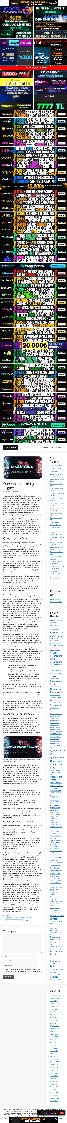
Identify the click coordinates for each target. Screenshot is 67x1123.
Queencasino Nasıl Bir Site (55, 847)
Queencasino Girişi (10, 917)
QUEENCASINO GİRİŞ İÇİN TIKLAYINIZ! (33, 68)
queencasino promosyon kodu (56, 877)
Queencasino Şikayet (55, 962)
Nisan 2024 (54, 1037)
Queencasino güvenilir (54, 800)
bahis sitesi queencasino (54, 624)
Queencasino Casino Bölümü (56, 731)
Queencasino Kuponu (54, 831)
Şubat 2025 (54, 1009)
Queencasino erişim (55, 743)
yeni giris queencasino (55, 978)
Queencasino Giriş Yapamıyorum (14, 919)
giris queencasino (56, 645)
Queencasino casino (56, 729)
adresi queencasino (56, 621)
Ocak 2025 (53, 1012)
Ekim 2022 (53, 1087)
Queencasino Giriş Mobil (55, 770)
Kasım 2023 (54, 1051)
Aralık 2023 (54, 1048)
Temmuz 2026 (55, 995)
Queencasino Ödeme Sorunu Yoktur (55, 578)
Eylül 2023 (53, 1056)
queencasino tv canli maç (56, 905)
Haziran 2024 (54, 1031)
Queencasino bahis (56, 682)
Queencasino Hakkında (55, 814)
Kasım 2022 (54, 1084)
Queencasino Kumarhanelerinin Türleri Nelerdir (17, 920)
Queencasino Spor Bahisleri (56, 893)
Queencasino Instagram (54, 819)
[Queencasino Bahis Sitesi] (10, 447)
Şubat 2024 (54, 1042)
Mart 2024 (53, 1040)
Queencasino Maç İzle (55, 837)
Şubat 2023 (54, 1076)
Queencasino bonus (56, 698)
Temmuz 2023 (55, 1062)
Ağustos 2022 (54, 1092)
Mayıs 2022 (54, 1101)
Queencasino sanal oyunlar (55, 880)
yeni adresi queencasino (55, 973)
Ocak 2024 (53, 1045)
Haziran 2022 (54, 1098)
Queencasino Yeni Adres (56, 933)
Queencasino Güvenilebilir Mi (55, 797)
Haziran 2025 (54, 1003)
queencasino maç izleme (56, 833)
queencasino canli (55, 702)
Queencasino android (54, 678)
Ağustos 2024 (54, 1026)
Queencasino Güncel (56, 778)
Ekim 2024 (53, 1020)
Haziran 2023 (54, 1065)
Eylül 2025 (53, 1001)
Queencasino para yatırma (55, 859)
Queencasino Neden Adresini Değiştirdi (56, 855)
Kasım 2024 (54, 1017)
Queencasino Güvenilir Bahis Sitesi (56, 802)
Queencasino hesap (54, 816)
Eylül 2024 (53, 1023)
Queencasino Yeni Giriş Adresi (56, 946)
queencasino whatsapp (54, 929)
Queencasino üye (53, 959)
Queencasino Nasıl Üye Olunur (56, 851)
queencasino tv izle (55, 913)
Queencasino (44, 447)
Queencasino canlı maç (55, 723)
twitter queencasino (56, 967)
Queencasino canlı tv (54, 725)
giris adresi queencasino (54, 640)
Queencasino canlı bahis (55, 706)
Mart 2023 (53, 1073)
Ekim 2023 (53, 1053)
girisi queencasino (55, 643)
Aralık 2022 (54, 1081)
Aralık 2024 (54, 1015)
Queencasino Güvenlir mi (54, 811)
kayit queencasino (56, 660)
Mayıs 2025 (54, 1006)
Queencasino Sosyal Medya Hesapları (56, 890)
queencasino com (54, 739)
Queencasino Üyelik (56, 952)
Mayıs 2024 (54, 1034)
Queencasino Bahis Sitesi (56, 690)
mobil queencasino (56, 664)
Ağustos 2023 (54, 1059)
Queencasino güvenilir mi (55, 806)
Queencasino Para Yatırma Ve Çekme (56, 863)
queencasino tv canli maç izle (56, 909)
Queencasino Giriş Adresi (57, 759)
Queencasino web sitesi (56, 923)
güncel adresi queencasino (55, 648)
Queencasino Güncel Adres (56, 784)
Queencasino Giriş (56, 447)
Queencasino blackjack (55, 695)
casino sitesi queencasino (56, 634)
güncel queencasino (56, 654)
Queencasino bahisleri (54, 686)
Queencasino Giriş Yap (55, 773)
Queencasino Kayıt (54, 822)
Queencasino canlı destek (55, 719)
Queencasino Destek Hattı (55, 741)
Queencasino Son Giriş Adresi (56, 887)
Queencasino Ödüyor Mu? (55, 948)
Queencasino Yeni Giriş (56, 943)
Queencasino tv (56, 902)
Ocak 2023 (53, 1078)
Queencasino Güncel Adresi (55, 789)
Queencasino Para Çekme (55, 867)
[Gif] (33, 186)
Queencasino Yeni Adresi (56, 938)
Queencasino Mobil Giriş (56, 840)
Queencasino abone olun (55, 668)
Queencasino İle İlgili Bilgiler (23, 917)
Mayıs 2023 (54, 1067)
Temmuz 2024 (55, 1028)
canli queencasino (55, 628)
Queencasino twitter (57, 917)
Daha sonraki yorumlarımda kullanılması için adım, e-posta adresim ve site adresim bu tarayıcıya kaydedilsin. (23, 970)
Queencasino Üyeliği (54, 956)
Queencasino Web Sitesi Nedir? (56, 926)
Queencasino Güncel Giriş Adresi (55, 793)
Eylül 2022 (53, 1090)
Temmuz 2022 (55, 1095)
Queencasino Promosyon (56, 872)
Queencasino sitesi (55, 884)
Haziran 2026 (54, 998)
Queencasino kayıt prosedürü (56, 824)
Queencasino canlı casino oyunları (56, 715)
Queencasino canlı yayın (55, 727)
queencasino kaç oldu (56, 828)
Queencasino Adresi (56, 466)
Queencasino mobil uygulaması (55, 843)
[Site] (33, 113)
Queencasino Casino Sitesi (56, 735)
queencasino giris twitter (56, 746)
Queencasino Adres (56, 671)
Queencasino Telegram (55, 898)
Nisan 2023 (54, 1070)
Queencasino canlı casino (55, 711)
